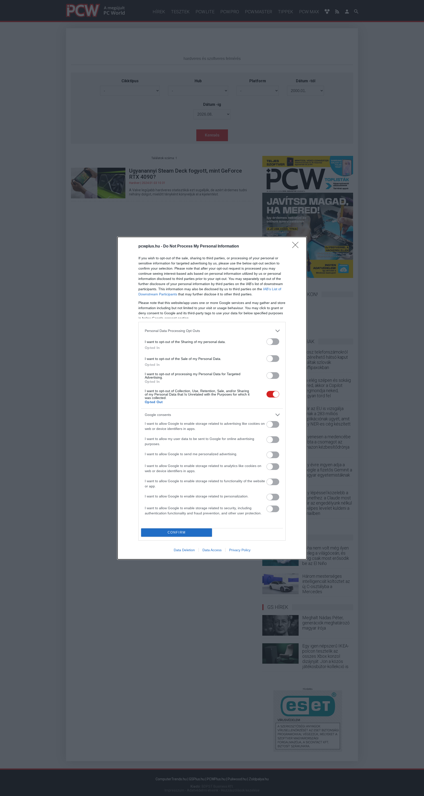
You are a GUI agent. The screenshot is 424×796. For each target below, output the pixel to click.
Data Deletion (184, 550)
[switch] (272, 341)
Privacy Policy (240, 550)
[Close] (297, 246)
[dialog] (212, 398)
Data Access (212, 550)
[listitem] (212, 330)
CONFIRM (177, 532)
